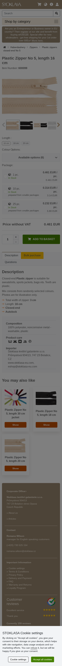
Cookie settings (18, 659)
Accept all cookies (42, 659)
